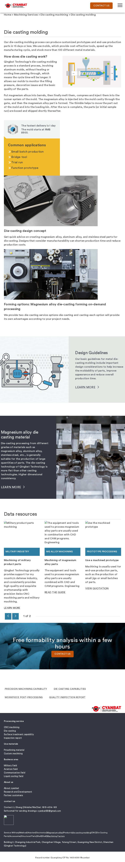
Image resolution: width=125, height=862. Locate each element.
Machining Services (26, 14)
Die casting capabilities (70, 689)
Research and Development (18, 792)
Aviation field (11, 769)
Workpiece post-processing (24, 697)
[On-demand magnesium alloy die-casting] (51, 274)
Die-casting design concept (25, 231)
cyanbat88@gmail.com (49, 811)
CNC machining (11, 727)
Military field (10, 765)
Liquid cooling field (13, 776)
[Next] (15, 616)
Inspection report (13, 738)
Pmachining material (14, 750)
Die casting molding (83, 14)
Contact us (62, 654)
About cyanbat (11, 788)
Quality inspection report (67, 697)
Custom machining (13, 753)
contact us (101, 6)
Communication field (14, 773)
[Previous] (8, 616)
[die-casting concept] (51, 200)
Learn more (85, 387)
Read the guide (55, 592)
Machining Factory (56, 836)
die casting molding (81, 833)
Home (7, 14)
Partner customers (13, 795)
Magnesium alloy (55, 833)
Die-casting (10, 731)
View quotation (97, 588)
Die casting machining (54, 14)
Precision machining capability (26, 689)
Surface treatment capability (19, 734)
